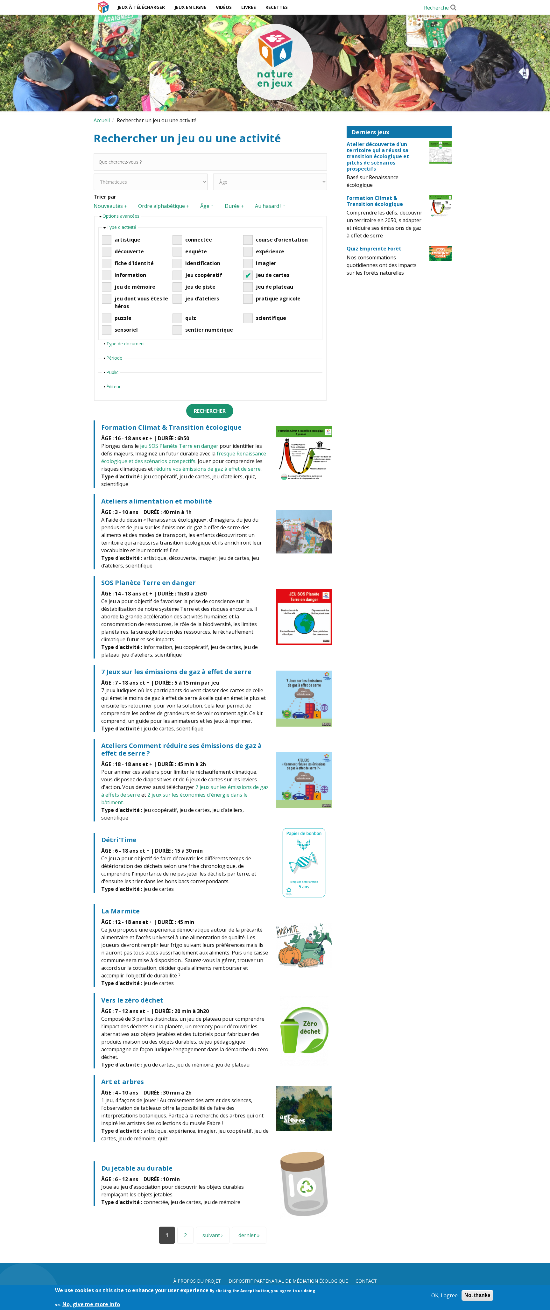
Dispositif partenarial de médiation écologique (288, 1281)
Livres (248, 7)
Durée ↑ (234, 205)
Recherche (436, 7)
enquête (196, 251)
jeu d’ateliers (202, 298)
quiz (190, 317)
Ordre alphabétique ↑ (163, 205)
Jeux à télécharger (141, 7)
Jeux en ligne (190, 7)
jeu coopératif (203, 274)
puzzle (123, 317)
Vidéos (224, 7)
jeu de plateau (274, 286)
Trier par (105, 196)
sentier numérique (209, 329)
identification (202, 263)
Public (112, 372)
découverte (129, 251)
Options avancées (120, 216)
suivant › (212, 1235)
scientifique (271, 317)
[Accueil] (275, 62)
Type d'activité (121, 227)
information (130, 274)
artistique (127, 239)
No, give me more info (91, 1304)
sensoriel (126, 329)
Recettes (276, 7)
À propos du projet (197, 1281)
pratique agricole (278, 298)
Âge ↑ (207, 205)
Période (114, 358)
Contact (366, 1281)
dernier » (249, 1235)
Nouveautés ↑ (110, 205)
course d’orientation (282, 239)
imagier (266, 263)
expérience (270, 251)
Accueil (103, 7)
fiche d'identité (134, 263)
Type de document (125, 344)
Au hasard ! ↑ (270, 205)
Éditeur (113, 387)
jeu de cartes (272, 274)
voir (213, 454)
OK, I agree (444, 1295)
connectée (198, 239)
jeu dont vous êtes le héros (141, 302)
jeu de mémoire (135, 286)
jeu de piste (200, 286)
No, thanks (477, 1295)
